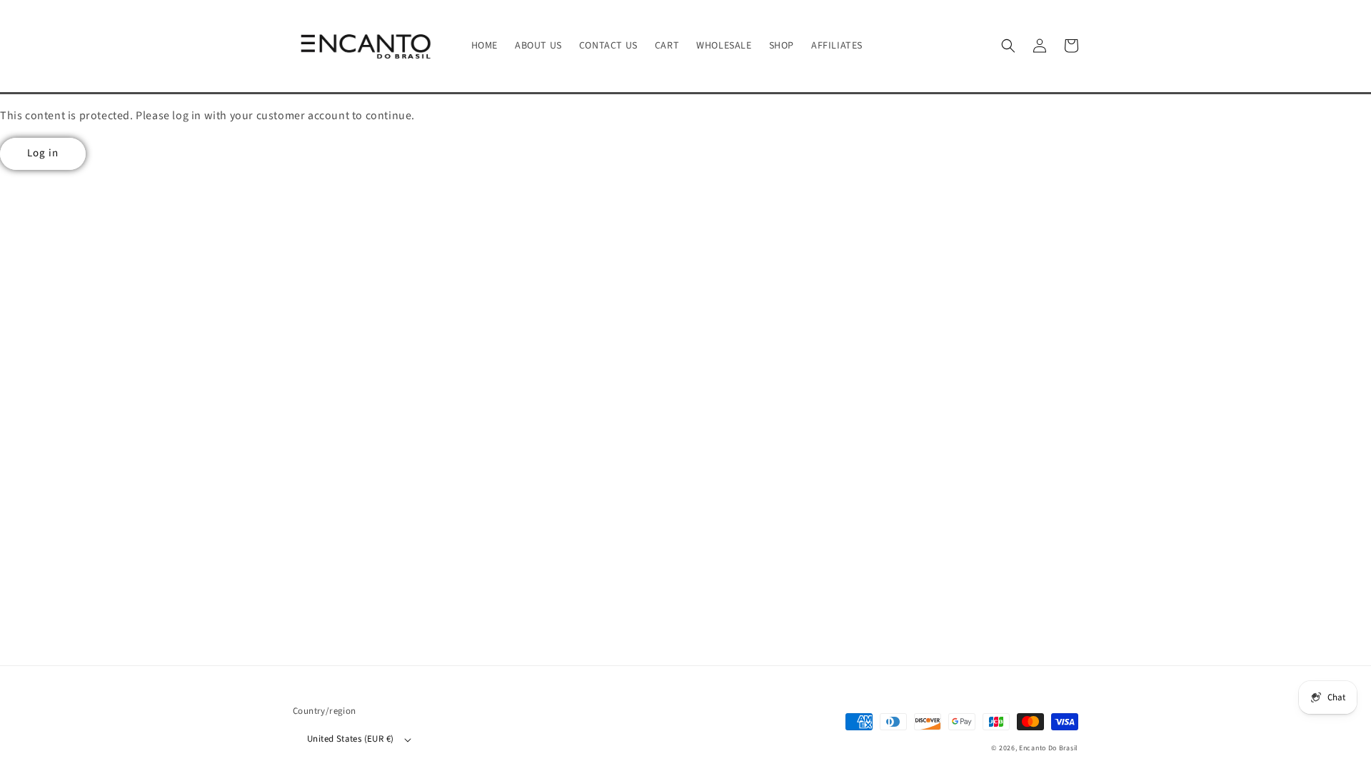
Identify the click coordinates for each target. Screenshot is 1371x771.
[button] (1008, 45)
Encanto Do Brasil (1048, 748)
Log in (43, 153)
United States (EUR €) (350, 738)
